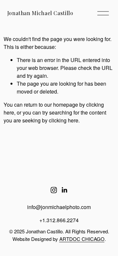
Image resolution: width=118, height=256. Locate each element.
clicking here (63, 120)
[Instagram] (53, 190)
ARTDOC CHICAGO (82, 238)
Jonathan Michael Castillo (40, 13)
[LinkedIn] (64, 190)
